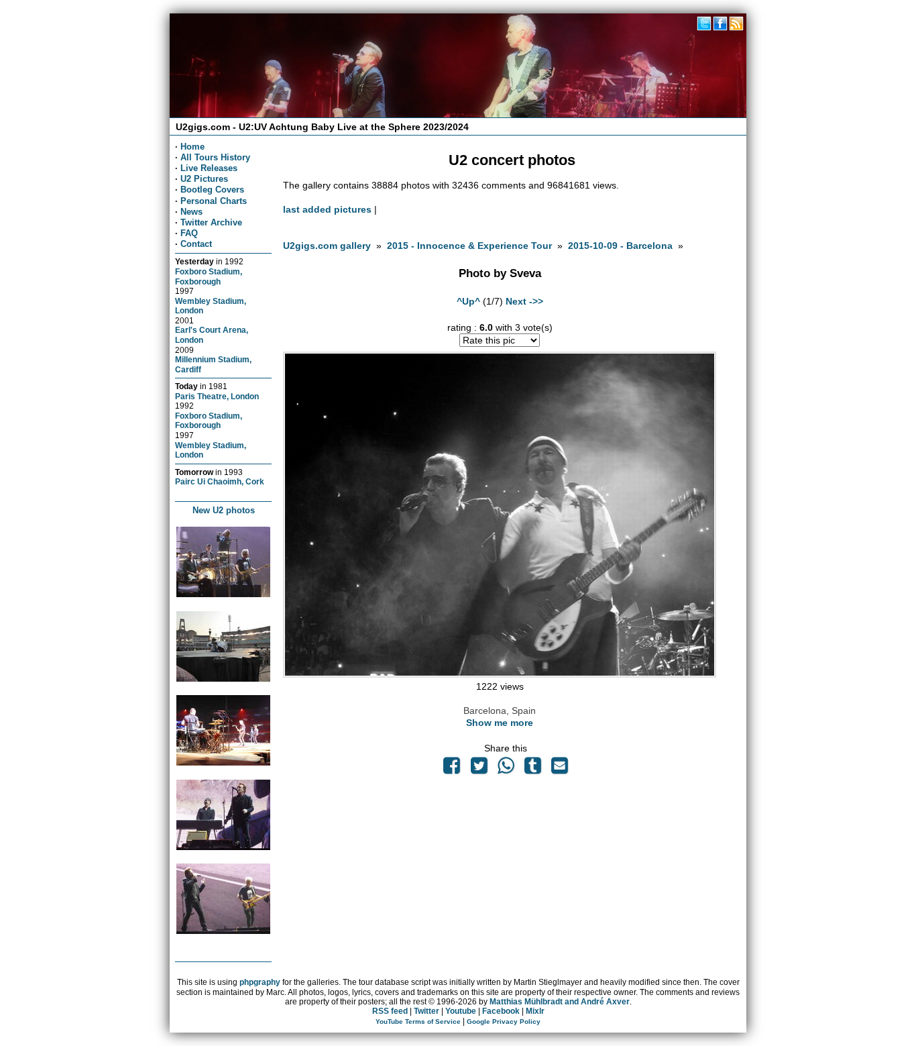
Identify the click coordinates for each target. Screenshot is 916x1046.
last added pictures (327, 209)
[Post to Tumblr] (533, 769)
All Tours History (215, 157)
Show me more (499, 722)
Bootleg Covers (212, 190)
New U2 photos (223, 510)
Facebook (501, 1011)
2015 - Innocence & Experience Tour (469, 245)
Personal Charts (213, 201)
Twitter (426, 1011)
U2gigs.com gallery (327, 245)
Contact (196, 244)
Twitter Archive (211, 222)
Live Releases (208, 168)
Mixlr (535, 1011)
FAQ (189, 233)
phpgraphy (259, 982)
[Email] (560, 769)
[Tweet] (478, 769)
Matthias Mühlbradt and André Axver (560, 1002)
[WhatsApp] (505, 769)
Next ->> (524, 301)
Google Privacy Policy (503, 1021)
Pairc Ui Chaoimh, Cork (219, 481)
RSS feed (390, 1011)
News (191, 212)
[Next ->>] (499, 674)
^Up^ (468, 301)
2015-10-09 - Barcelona (620, 245)
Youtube (460, 1011)
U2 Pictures (204, 179)
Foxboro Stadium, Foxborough (208, 276)
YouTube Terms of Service (418, 1021)
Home (192, 147)
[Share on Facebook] (452, 769)
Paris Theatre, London (217, 396)
